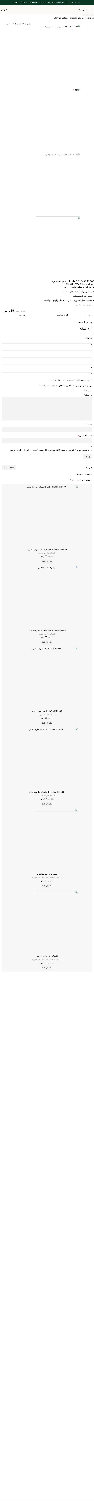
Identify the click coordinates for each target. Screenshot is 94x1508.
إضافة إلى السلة (62, 315)
